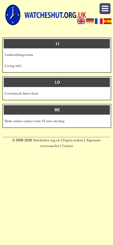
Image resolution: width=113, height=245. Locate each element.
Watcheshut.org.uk (46, 140)
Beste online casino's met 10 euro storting (35, 121)
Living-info (13, 66)
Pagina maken (73, 140)
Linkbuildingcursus (19, 55)
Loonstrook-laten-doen (21, 93)
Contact (67, 146)
